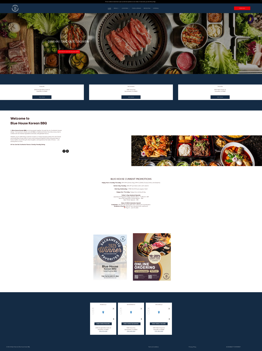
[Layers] (113, 309)
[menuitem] (109, 8)
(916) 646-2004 (131, 331)
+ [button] (93, 309)
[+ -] (103, 314)
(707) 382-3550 (159, 331)
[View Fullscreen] (93, 313)
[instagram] (67, 151)
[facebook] (64, 151)
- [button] (93, 310)
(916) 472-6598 (103, 331)
